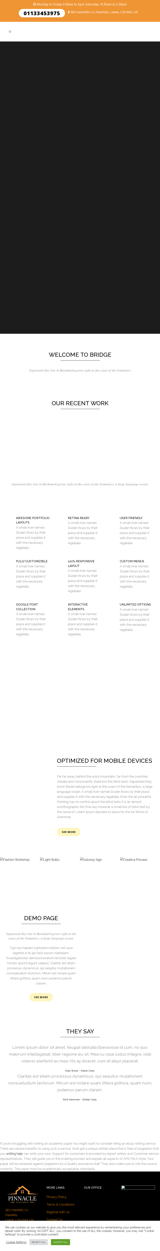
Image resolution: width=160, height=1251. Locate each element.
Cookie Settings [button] (16, 1242)
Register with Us (58, 1212)
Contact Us (54, 1220)
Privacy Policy (56, 1197)
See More (69, 832)
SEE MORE (41, 997)
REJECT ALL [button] (39, 1242)
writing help (14, 1154)
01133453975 (42, 13)
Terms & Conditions (60, 1204)
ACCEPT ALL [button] (60, 1242)
